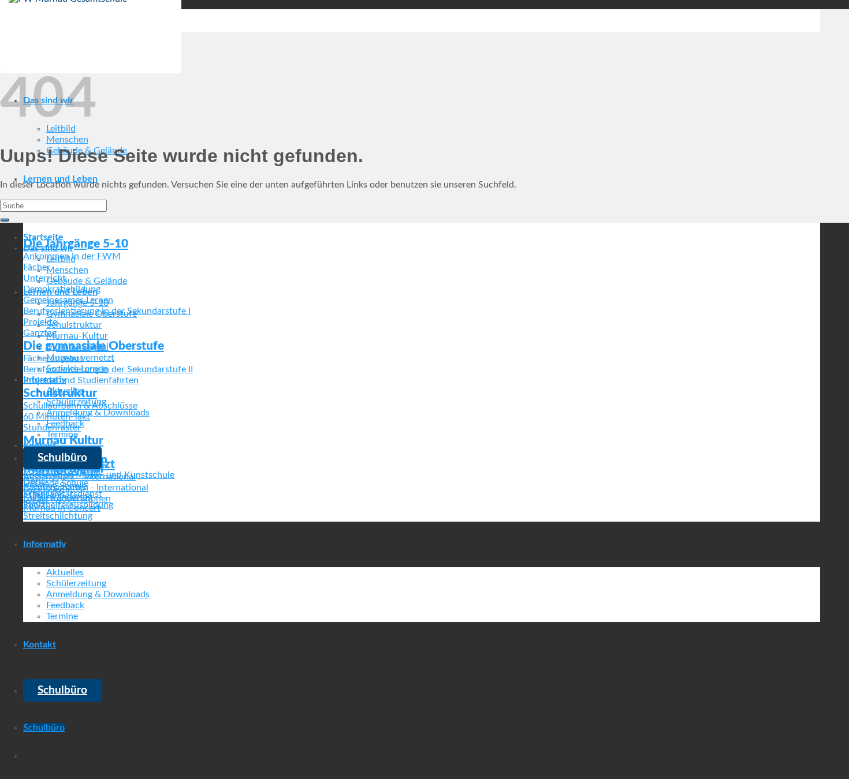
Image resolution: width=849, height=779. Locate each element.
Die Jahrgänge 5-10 (75, 244)
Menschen (67, 139)
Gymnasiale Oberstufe (91, 314)
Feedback (65, 605)
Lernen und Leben (60, 292)
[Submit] (4, 220)
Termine (62, 616)
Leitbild (61, 259)
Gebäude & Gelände (86, 281)
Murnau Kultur (63, 441)
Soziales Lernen (77, 368)
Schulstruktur (74, 324)
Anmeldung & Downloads (98, 594)
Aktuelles (65, 572)
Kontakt (39, 644)
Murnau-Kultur (77, 335)
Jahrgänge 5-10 (77, 303)
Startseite (43, 237)
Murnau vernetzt (80, 357)
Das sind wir (48, 248)
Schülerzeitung (76, 583)
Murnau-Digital (77, 346)
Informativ (44, 544)
